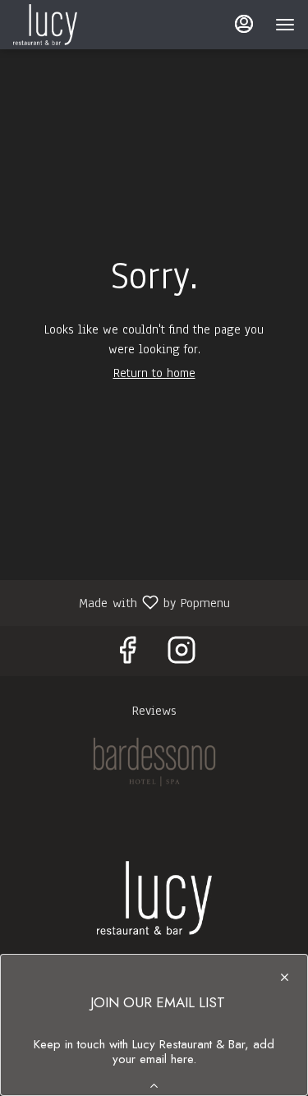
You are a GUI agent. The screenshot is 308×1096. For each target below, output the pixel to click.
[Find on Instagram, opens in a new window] (181, 655)
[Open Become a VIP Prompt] (154, 1086)
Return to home (154, 373)
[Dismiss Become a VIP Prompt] (285, 977)
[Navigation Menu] (285, 25)
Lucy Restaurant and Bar (154, 898)
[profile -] (244, 24)
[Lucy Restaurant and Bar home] (87, 24)
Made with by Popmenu (121, 602)
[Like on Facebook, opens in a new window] (127, 655)
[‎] (154, 762)
